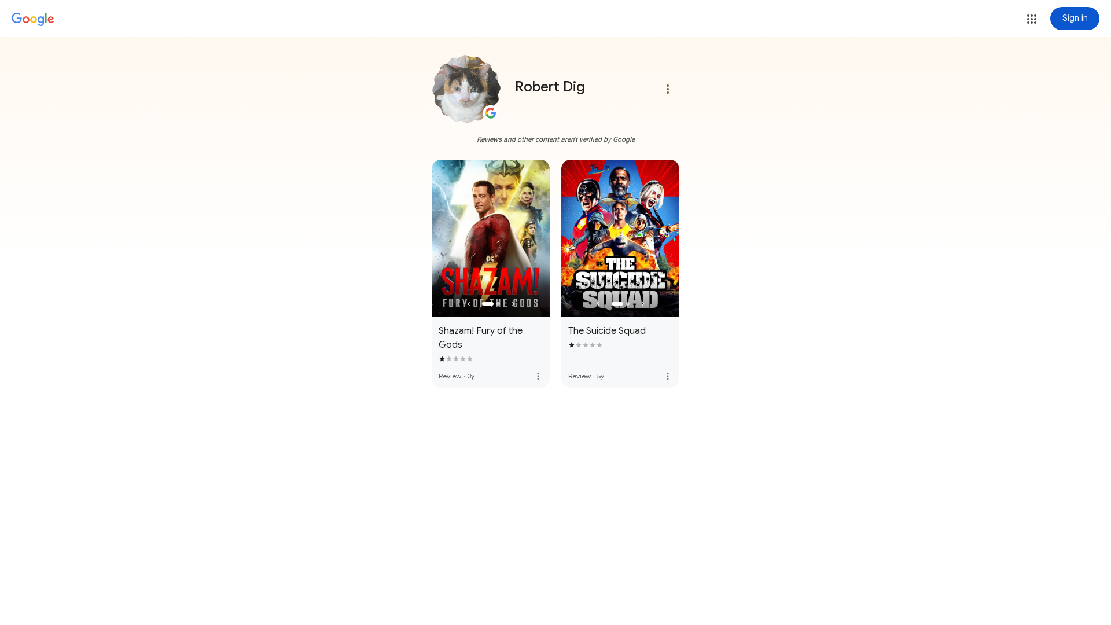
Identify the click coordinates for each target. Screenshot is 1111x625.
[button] (1031, 19)
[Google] (33, 20)
